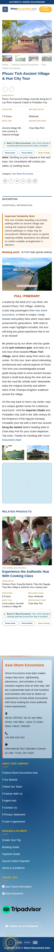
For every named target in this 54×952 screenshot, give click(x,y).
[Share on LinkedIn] (35, 181)
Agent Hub (9, 800)
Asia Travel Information (18, 886)
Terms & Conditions (13, 868)
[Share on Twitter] (17, 181)
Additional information (17, 205)
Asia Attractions (14, 893)
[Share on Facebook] (11, 181)
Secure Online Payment (16, 861)
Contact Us (10, 807)
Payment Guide (11, 854)
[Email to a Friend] (23, 181)
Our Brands (10, 779)
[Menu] (5, 9)
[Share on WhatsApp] (5, 181)
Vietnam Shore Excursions (25, 64)
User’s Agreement (14, 821)
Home (5, 64)
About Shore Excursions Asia (20, 772)
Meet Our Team (12, 786)
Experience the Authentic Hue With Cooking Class (25, 574)
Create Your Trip (11, 840)
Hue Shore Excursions (22, 174)
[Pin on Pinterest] (29, 181)
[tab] (27, 199)
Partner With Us (12, 793)
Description (9, 199)
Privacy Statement (14, 814)
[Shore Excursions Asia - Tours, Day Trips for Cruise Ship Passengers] (23, 9)
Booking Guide (10, 847)
